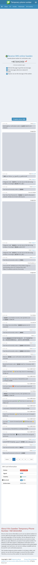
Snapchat (33, 439)
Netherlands (21, 6)
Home (6, 6)
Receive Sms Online (24, 561)
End (31, 459)
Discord (34, 186)
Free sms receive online (12, 561)
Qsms (34, 123)
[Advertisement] (19, 29)
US (10, 6)
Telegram (33, 179)
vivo (35, 335)
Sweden (15, 6)
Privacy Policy (27, 559)
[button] (2, 6)
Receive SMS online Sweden (20, 56)
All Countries (29, 6)
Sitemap (34, 559)
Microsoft (34, 173)
